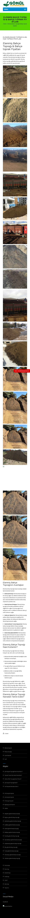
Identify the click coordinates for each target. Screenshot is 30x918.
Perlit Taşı (7, 876)
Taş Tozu (7, 887)
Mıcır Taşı (7, 884)
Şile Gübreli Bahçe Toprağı (11, 847)
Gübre (6, 808)
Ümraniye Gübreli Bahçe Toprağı (12, 854)
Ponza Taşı (7, 865)
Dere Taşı (7, 869)
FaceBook (5, 901)
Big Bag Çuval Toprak (10, 804)
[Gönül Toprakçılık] (15, 3)
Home (4, 24)
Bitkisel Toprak (8, 748)
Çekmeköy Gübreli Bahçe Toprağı (13, 821)
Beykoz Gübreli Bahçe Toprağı (12, 817)
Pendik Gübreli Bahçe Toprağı (12, 836)
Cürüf (6, 880)
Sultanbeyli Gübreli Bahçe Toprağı (13, 843)
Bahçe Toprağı (8, 751)
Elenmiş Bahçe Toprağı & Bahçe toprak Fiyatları (15, 38)
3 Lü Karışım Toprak (9, 793)
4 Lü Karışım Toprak (9, 797)
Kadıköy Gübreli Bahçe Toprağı (12, 825)
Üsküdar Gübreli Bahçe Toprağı (12, 858)
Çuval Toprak (8, 755)
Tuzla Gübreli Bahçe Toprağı (11, 851)
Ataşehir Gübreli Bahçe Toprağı (12, 813)
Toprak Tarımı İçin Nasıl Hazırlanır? (13, 775)
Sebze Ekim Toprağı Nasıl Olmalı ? (13, 779)
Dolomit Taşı (7, 873)
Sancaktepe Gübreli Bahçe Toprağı (13, 839)
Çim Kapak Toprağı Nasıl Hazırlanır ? (14, 771)
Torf (6, 759)
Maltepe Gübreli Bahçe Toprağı (12, 832)
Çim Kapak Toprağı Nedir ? (11, 782)
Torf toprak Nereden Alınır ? (11, 786)
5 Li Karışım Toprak (9, 801)
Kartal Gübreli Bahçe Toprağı (12, 828)
